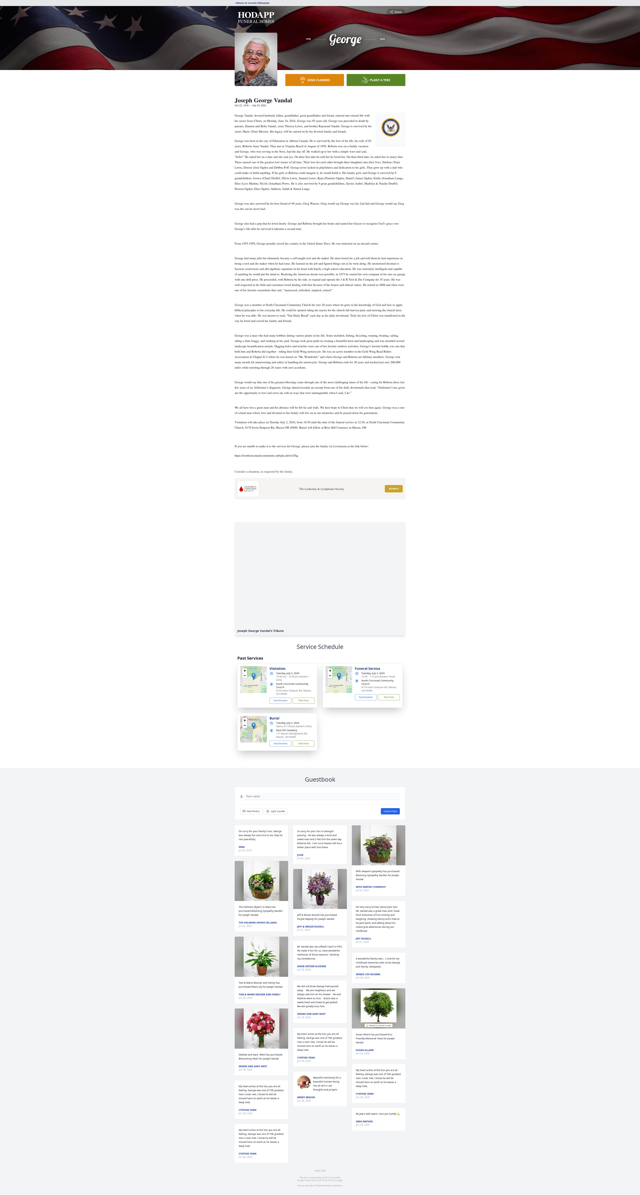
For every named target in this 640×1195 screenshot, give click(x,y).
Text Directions (280, 700)
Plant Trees (303, 700)
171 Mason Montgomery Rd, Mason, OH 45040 (292, 735)
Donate (394, 488)
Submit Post (390, 811)
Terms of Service (329, 1180)
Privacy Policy (310, 1180)
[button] (254, 676)
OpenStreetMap (323, 1185)
